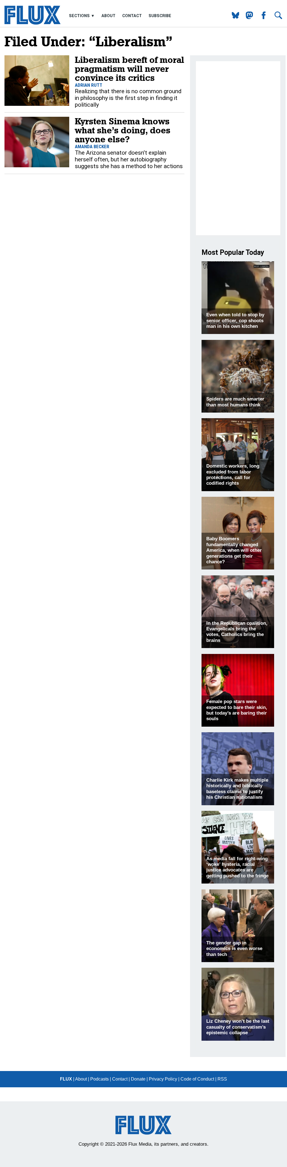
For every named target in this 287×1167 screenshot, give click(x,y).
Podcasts (99, 1079)
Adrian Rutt (88, 85)
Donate (138, 1079)
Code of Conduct (197, 1079)
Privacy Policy (163, 1079)
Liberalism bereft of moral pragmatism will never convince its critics (129, 68)
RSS (222, 1079)
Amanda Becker (92, 146)
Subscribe (160, 15)
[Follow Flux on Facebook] (261, 17)
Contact (132, 15)
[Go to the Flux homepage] (32, 23)
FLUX (66, 1079)
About (108, 15)
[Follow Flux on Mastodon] (233, 17)
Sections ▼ (82, 15)
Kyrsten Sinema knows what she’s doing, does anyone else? (122, 130)
